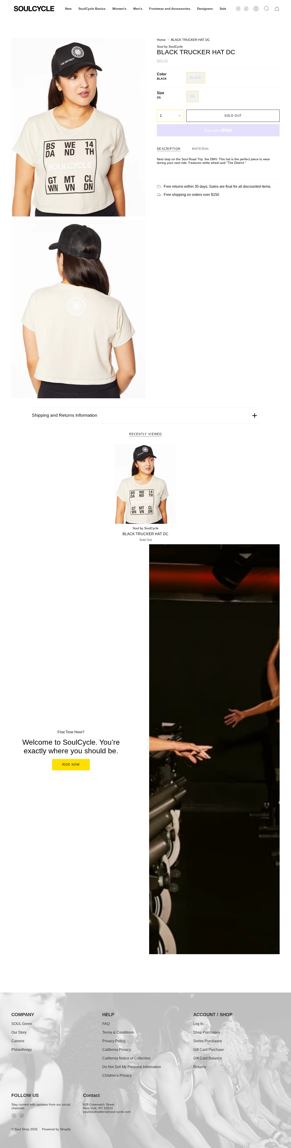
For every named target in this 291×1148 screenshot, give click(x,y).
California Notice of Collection (126, 1058)
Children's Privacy (117, 1075)
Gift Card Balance (207, 1058)
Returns (199, 1067)
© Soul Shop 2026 (24, 1129)
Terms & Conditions (118, 1032)
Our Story (19, 1032)
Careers (17, 1041)
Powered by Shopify (56, 1129)
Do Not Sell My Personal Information (131, 1067)
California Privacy (116, 1050)
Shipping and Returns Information (64, 415)
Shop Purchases (206, 1032)
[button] (68, 8)
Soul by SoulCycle (170, 46)
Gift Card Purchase (208, 1050)
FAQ (106, 1024)
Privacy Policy (113, 1041)
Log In (198, 1024)
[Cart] (277, 8)
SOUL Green (21, 1024)
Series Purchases (207, 1041)
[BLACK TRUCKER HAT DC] (145, 484)
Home (161, 40)
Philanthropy (21, 1050)
